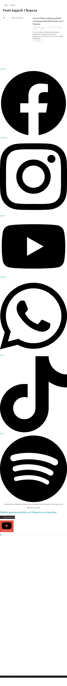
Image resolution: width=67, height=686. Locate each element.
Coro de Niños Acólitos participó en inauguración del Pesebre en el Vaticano (48, 21)
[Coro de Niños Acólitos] (10, 5)
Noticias (42, 29)
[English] (63, 1)
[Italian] (64, 1)
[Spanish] (66, 1)
